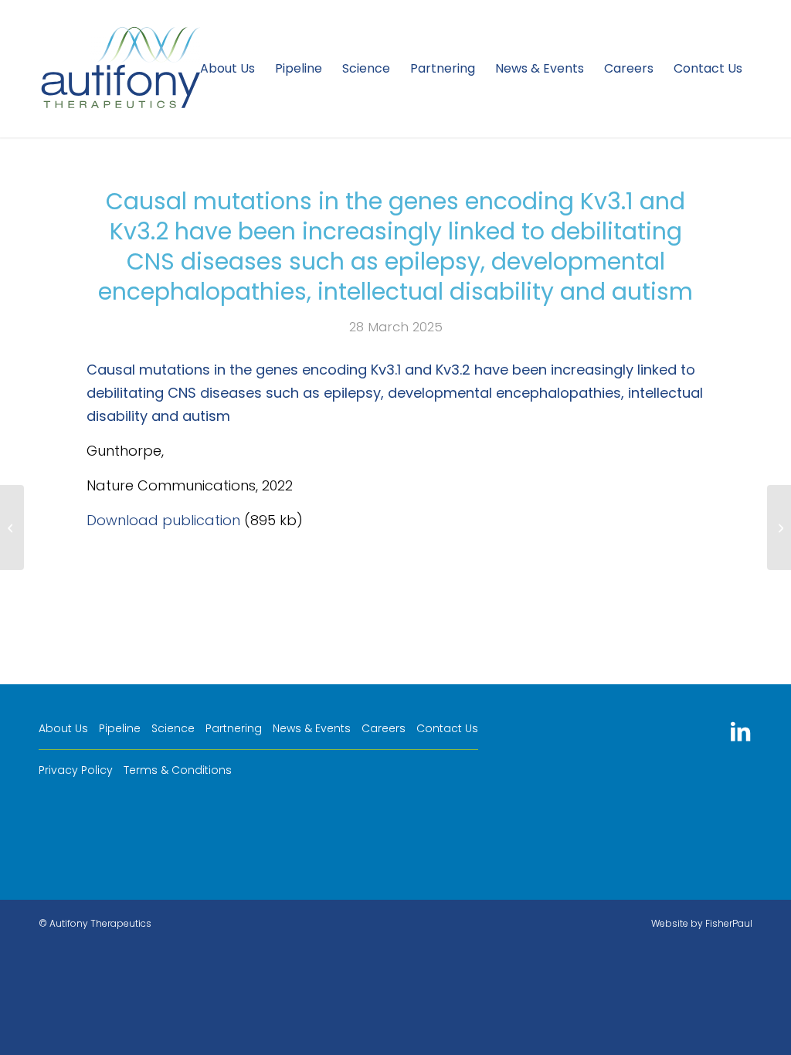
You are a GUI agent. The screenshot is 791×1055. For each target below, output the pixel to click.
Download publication (163, 520)
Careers (384, 728)
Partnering (233, 728)
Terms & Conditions (178, 770)
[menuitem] (227, 68)
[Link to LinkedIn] (740, 731)
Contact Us (447, 728)
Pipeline (120, 728)
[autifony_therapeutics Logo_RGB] (121, 68)
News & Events (312, 728)
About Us (63, 728)
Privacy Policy (76, 770)
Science (173, 728)
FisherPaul (728, 923)
